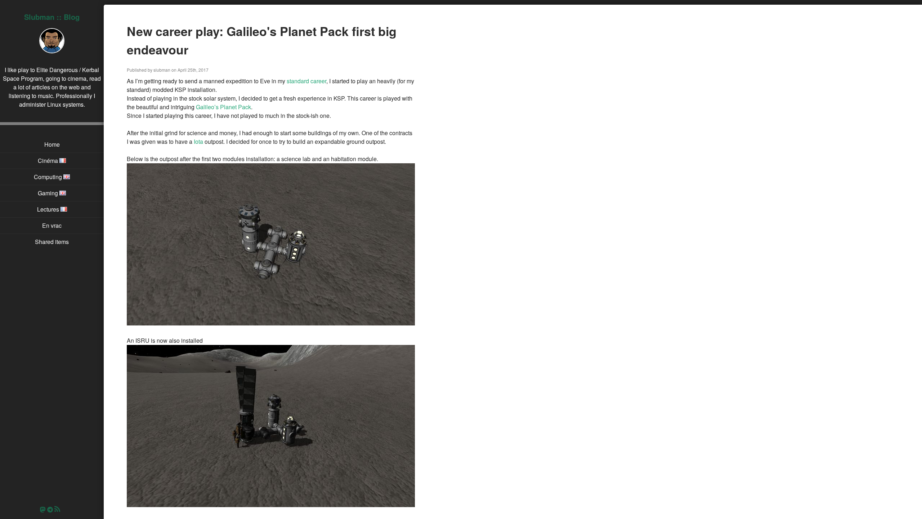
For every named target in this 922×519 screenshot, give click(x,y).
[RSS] (59, 509)
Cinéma (48, 160)
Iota (198, 141)
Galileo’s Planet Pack (223, 107)
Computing (48, 177)
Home (52, 144)
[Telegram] (50, 509)
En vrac (52, 225)
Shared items (52, 242)
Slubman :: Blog (52, 17)
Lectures (49, 209)
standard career (306, 81)
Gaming (48, 193)
